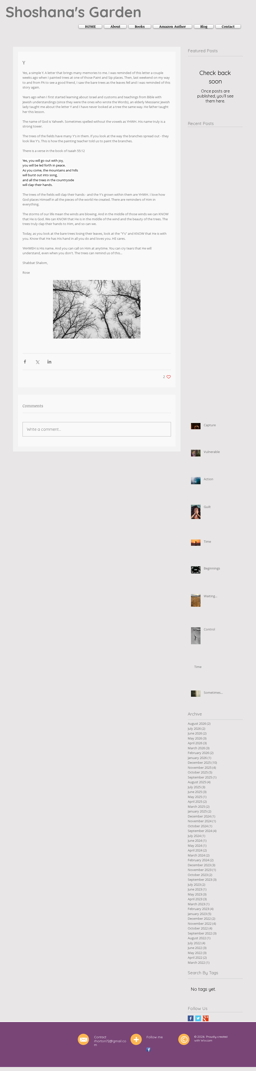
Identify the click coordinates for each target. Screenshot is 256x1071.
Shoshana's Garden (74, 11)
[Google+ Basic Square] (205, 1018)
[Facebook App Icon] (148, 1050)
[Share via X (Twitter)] (37, 361)
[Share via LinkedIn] (49, 361)
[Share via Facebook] (24, 361)
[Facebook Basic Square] (191, 1018)
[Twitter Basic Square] (198, 1018)
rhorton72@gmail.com (110, 1043)
